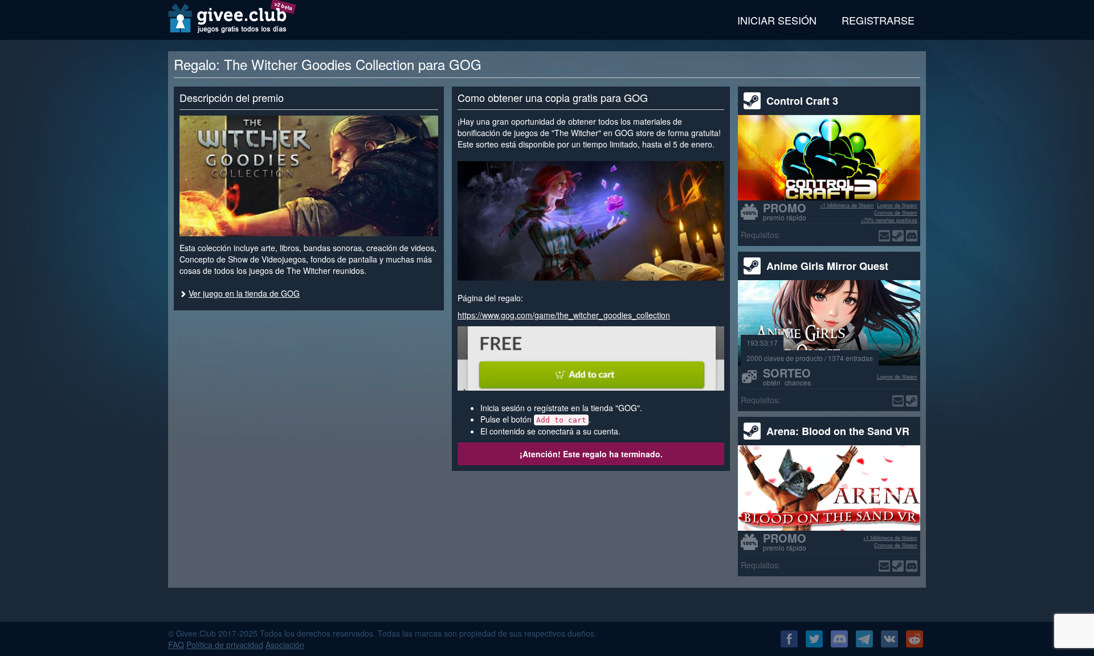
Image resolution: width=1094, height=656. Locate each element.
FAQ (176, 644)
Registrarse (878, 20)
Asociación (285, 644)
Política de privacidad (224, 644)
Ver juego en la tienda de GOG (244, 293)
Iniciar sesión (777, 20)
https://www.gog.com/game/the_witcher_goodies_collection (564, 315)
